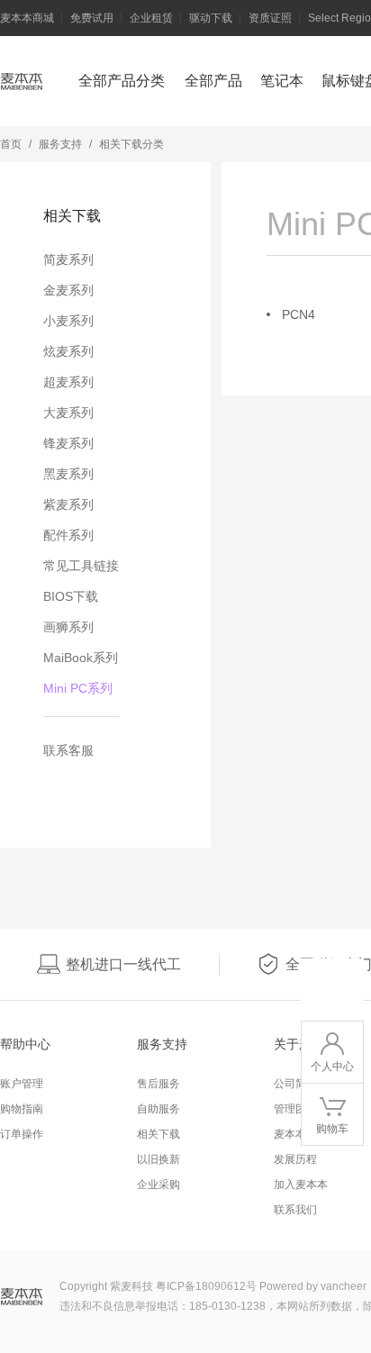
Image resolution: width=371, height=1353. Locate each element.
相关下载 (158, 1134)
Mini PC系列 (78, 688)
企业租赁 (151, 18)
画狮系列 (68, 627)
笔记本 (281, 80)
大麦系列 (68, 412)
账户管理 (21, 1083)
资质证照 (270, 18)
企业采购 (158, 1184)
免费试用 (91, 18)
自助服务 (158, 1109)
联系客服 (68, 750)
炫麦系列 (68, 351)
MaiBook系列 (80, 657)
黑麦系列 (68, 474)
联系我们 (295, 1209)
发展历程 (295, 1159)
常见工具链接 (81, 565)
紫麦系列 (68, 504)
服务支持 (60, 144)
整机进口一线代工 (123, 964)
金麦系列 (68, 290)
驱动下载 (210, 18)
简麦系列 (68, 259)
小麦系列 (68, 320)
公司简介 (295, 1083)
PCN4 (298, 314)
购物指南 (21, 1109)
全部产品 (213, 80)
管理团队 (295, 1109)
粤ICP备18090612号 (206, 1286)
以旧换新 (158, 1159)
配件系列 (68, 535)
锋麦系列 (68, 443)
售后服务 (158, 1083)
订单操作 (21, 1134)
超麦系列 (68, 382)
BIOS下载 (70, 596)
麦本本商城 (27, 18)
